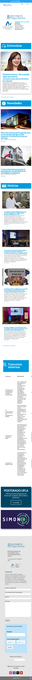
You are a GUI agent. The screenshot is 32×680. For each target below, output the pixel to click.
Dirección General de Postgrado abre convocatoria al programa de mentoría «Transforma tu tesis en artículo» (15, 135)
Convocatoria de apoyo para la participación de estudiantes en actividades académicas (13, 171)
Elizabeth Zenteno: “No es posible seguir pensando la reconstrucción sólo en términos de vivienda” (16, 77)
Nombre (10, 631)
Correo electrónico (13, 639)
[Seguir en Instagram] (10, 672)
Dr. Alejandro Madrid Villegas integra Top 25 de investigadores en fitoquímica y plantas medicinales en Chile (15, 213)
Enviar (10, 647)
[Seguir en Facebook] (14, 672)
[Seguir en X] (17, 672)
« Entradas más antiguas (7, 97)
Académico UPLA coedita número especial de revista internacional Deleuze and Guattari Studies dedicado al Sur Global (15, 290)
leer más (5, 91)
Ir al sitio (16, 502)
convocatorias (12, 139)
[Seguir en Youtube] (21, 672)
